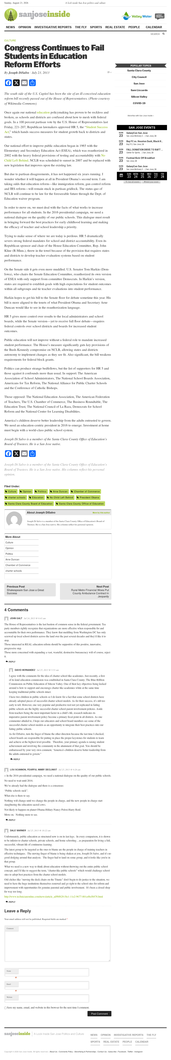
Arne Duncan (60, 491)
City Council (139, 77)
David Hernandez (25, 669)
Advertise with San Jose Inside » (141, 115)
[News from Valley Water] (144, 15)
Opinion (24, 27)
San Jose (139, 83)
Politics (42, 491)
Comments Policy (66, 1051)
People (134, 27)
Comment (10, 928)
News (10, 27)
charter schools (17, 497)
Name (12, 972)
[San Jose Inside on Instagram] (165, 3)
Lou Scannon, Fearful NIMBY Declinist (33, 769)
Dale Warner (18, 830)
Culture (10, 40)
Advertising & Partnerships (85, 1051)
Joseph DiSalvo (19, 72)
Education (37, 497)
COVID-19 (139, 103)
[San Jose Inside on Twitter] (155, 3)
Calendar (154, 27)
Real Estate (115, 27)
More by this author (101, 512)
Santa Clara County (139, 70)
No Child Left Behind (61, 497)
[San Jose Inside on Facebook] (160, 3)
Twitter (130, 1051)
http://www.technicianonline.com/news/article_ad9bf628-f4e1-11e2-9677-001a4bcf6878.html (53, 896)
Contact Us (102, 1051)
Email (12, 985)
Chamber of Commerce (87, 491)
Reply (11, 661)
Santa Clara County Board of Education (30, 503)
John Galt (16, 618)
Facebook (122, 1051)
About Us (53, 1051)
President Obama (89, 497)
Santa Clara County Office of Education (81, 503)
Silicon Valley (139, 96)
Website (9, 997)
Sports (96, 27)
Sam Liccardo (139, 90)
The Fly (81, 27)
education (43, 112)
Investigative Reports (53, 27)
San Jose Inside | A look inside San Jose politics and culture (44, 1033)
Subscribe (112, 1051)
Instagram (138, 1051)
